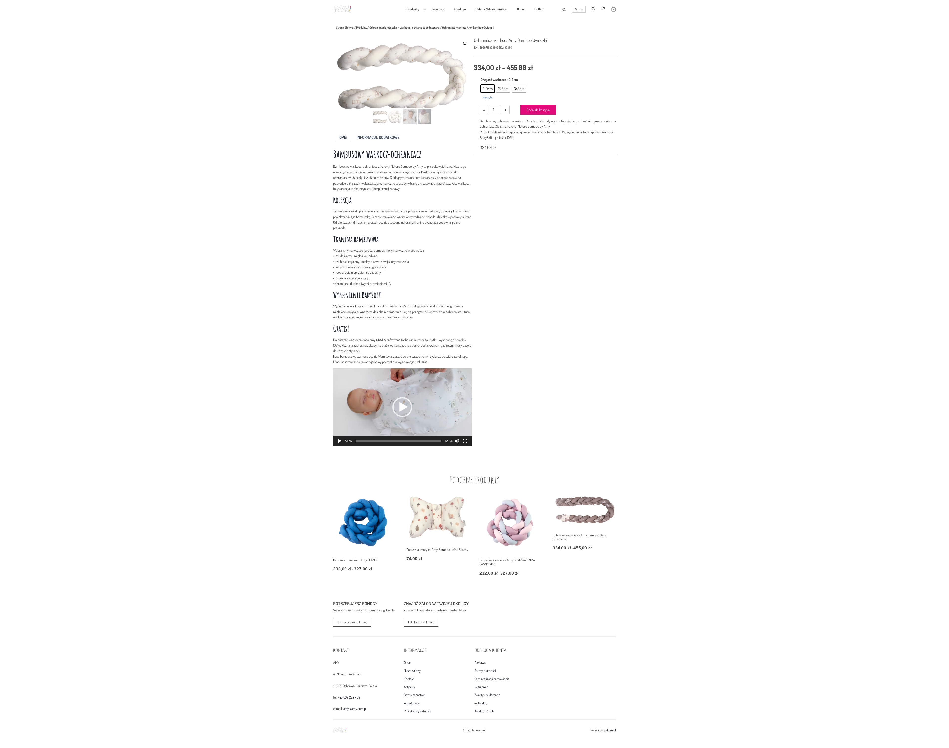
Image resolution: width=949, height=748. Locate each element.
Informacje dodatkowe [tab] (378, 137)
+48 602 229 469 (349, 697)
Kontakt (409, 679)
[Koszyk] (610, 9)
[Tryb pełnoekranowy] (465, 441)
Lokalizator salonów (421, 622)
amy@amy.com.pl (355, 708)
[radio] (487, 88)
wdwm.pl (610, 730)
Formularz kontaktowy (352, 622)
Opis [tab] (343, 137)
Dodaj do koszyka (538, 110)
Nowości (438, 9)
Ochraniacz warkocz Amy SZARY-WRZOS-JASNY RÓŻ (507, 562)
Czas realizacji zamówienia (491, 679)
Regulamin (481, 687)
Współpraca (411, 703)
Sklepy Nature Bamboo (491, 9)
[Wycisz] (457, 441)
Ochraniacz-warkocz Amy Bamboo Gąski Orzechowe (580, 537)
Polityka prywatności (417, 711)
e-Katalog (480, 703)
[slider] (398, 441)
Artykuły (409, 687)
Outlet (538, 9)
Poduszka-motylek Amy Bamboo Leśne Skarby (437, 549)
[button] (579, 9)
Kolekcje (460, 9)
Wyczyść (488, 97)
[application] (402, 407)
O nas (520, 9)
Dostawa (480, 663)
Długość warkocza (493, 79)
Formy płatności (485, 671)
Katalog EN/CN (484, 711)
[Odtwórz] (339, 441)
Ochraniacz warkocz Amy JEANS (355, 560)
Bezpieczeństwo (414, 695)
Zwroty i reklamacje (487, 695)
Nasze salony (412, 671)
